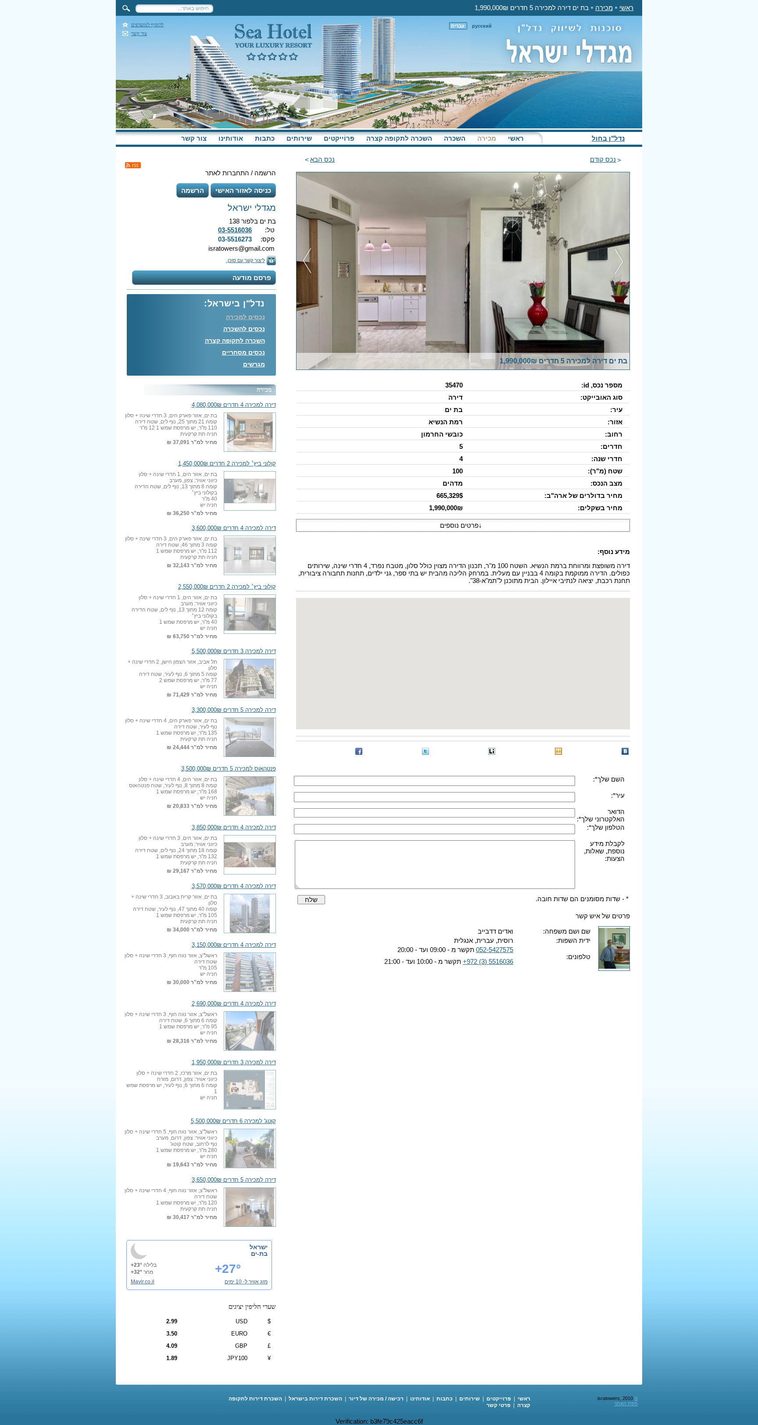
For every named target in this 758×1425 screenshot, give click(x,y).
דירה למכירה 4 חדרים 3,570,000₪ (234, 886)
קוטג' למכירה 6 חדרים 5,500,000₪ (233, 1121)
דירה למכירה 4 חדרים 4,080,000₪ (234, 405)
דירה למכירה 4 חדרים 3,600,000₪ (234, 528)
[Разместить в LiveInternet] (491, 751)
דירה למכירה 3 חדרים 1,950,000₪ (234, 1062)
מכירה (604, 7)
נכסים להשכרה (244, 328)
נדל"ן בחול (608, 138)
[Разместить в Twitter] (425, 751)
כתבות (265, 138)
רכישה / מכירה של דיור (376, 1399)
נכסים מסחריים (243, 352)
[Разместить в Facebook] (358, 751)
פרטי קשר (498, 1405)
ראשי (626, 7)
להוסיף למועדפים (147, 24)
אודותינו (230, 138)
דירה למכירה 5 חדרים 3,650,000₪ (234, 1180)
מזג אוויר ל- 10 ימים (246, 1282)
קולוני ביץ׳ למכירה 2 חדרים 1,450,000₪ (227, 464)
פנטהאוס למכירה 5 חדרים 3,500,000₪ (228, 769)
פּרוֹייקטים (339, 138)
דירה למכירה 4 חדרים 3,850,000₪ (234, 827)
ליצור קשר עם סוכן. (245, 260)
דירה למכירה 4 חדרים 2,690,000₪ (234, 1004)
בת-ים (259, 1253)
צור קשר (139, 33)
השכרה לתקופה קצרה (399, 138)
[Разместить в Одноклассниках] (558, 751)
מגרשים (254, 364)
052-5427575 (494, 949)
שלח (311, 899)
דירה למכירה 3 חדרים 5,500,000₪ (234, 651)
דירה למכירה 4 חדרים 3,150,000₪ (234, 945)
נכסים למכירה (245, 316)
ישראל (259, 1247)
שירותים (299, 138)
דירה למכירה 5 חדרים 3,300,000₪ (234, 710)
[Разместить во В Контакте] (625, 751)
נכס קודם (603, 159)
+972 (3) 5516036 (488, 961)
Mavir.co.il (142, 1282)
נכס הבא (322, 159)
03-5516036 (235, 230)
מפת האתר (626, 1403)
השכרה (454, 138)
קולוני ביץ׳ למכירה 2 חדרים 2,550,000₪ (227, 587)
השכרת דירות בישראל (315, 1399)
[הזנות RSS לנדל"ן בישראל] (133, 165)
